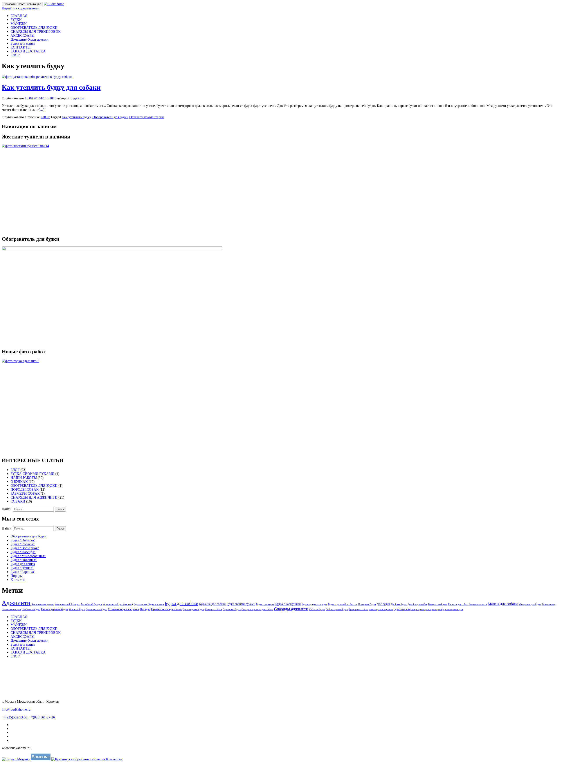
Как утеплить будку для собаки (51, 87)
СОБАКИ (18, 501)
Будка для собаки (181, 603)
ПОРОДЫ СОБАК (25, 489)
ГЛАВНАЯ (19, 16)
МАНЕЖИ (19, 23)
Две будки (383, 604)
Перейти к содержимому (20, 8)
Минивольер (548, 604)
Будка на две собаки (212, 604)
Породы (17, 576)
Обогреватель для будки (110, 117)
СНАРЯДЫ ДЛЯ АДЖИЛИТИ (34, 497)
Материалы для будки (530, 604)
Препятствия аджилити (166, 609)
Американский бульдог (67, 604)
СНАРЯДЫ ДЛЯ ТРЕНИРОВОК (36, 31)
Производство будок (193, 609)
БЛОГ (15, 55)
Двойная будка (399, 604)
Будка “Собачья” (23, 544)
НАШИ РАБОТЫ (24, 477)
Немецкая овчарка (11, 609)
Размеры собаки (213, 609)
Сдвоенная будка (232, 609)
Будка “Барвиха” (23, 572)
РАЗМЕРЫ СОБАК (25, 493)
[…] (41, 109)
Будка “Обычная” (24, 560)
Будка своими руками (241, 604)
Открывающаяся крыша (123, 609)
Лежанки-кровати (477, 604)
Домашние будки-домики (30, 39)
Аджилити (16, 602)
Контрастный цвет (437, 604)
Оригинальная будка (96, 609)
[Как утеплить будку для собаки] (37, 77)
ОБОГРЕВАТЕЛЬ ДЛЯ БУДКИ (34, 27)
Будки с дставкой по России (342, 604)
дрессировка (402, 609)
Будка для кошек (23, 43)
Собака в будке (317, 609)
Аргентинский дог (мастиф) (118, 604)
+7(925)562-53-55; (15, 717)
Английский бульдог (91, 604)
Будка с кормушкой (288, 604)
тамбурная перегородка (450, 609)
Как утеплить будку (76, 117)
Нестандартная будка (54, 609)
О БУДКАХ (19, 481)
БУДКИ (16, 20)
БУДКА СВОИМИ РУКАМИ (32, 474)
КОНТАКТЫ (21, 47)
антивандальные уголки (381, 609)
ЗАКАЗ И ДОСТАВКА (28, 51)
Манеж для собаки (503, 604)
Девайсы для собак (417, 604)
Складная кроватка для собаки (257, 609)
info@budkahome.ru (16, 709)
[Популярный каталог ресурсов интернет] (40, 759)
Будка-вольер (141, 604)
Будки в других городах (314, 604)
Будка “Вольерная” (25, 548)
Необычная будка (31, 609)
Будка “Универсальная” (28, 556)
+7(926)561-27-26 (42, 717)
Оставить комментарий (146, 117)
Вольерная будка (367, 604)
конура (415, 609)
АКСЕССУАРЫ (22, 35)
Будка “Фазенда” (23, 552)
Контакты (18, 580)
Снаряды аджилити (291, 609)
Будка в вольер (156, 604)
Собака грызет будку (337, 609)
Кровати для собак (458, 604)
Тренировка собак (358, 609)
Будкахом (77, 98)
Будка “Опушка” (23, 540)
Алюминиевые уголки (42, 604)
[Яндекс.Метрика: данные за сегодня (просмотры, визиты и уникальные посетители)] (16, 759)
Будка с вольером (265, 604)
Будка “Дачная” (22, 568)
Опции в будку (77, 609)
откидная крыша (428, 609)
